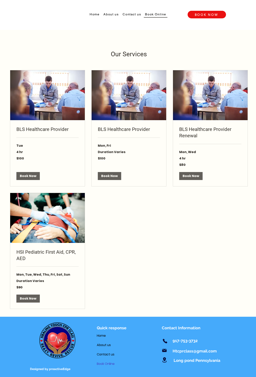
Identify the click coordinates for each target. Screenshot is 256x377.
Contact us (105, 354)
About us (104, 345)
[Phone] (165, 341)
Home (101, 335)
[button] (28, 176)
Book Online (106, 363)
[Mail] (164, 350)
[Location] (164, 359)
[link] (47, 129)
